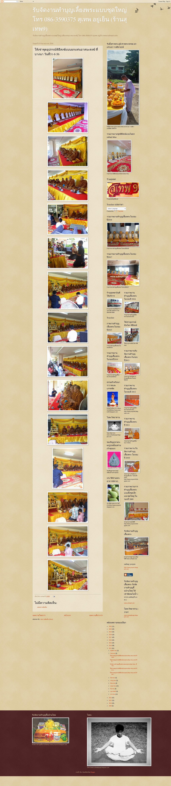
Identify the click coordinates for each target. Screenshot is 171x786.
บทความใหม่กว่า (39, 615)
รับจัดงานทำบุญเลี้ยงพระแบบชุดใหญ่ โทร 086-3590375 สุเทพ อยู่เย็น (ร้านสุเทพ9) (80, 19)
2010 (110, 703)
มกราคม (112, 694)
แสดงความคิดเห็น (42, 607)
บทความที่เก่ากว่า (96, 615)
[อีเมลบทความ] (54, 596)
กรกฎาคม (113, 680)
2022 (110, 626)
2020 (110, 629)
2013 (110, 648)
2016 (110, 640)
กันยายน (113, 653)
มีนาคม (112, 688)
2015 (110, 643)
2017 (110, 637)
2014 (110, 645)
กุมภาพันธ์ (113, 691)
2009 (110, 706)
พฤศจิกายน (113, 650)
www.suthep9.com (129, 603)
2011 (110, 700)
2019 (110, 632)
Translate (120, 211)
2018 (110, 634)
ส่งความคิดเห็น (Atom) (46, 619)
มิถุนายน (113, 683)
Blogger (93, 772)
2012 (110, 697)
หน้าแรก (67, 615)
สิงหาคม (112, 677)
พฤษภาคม (113, 686)
